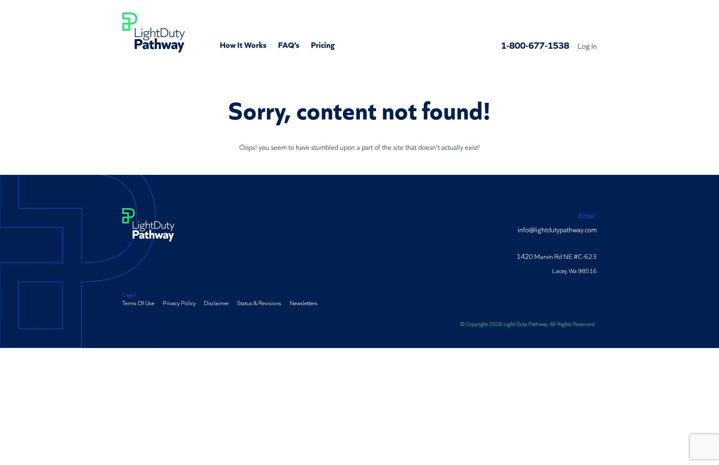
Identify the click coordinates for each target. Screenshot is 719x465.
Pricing (323, 44)
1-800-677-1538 (535, 44)
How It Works (243, 44)
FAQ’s (288, 44)
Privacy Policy (179, 302)
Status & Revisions (259, 302)
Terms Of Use (138, 302)
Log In (587, 45)
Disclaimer (216, 302)
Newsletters (303, 302)
